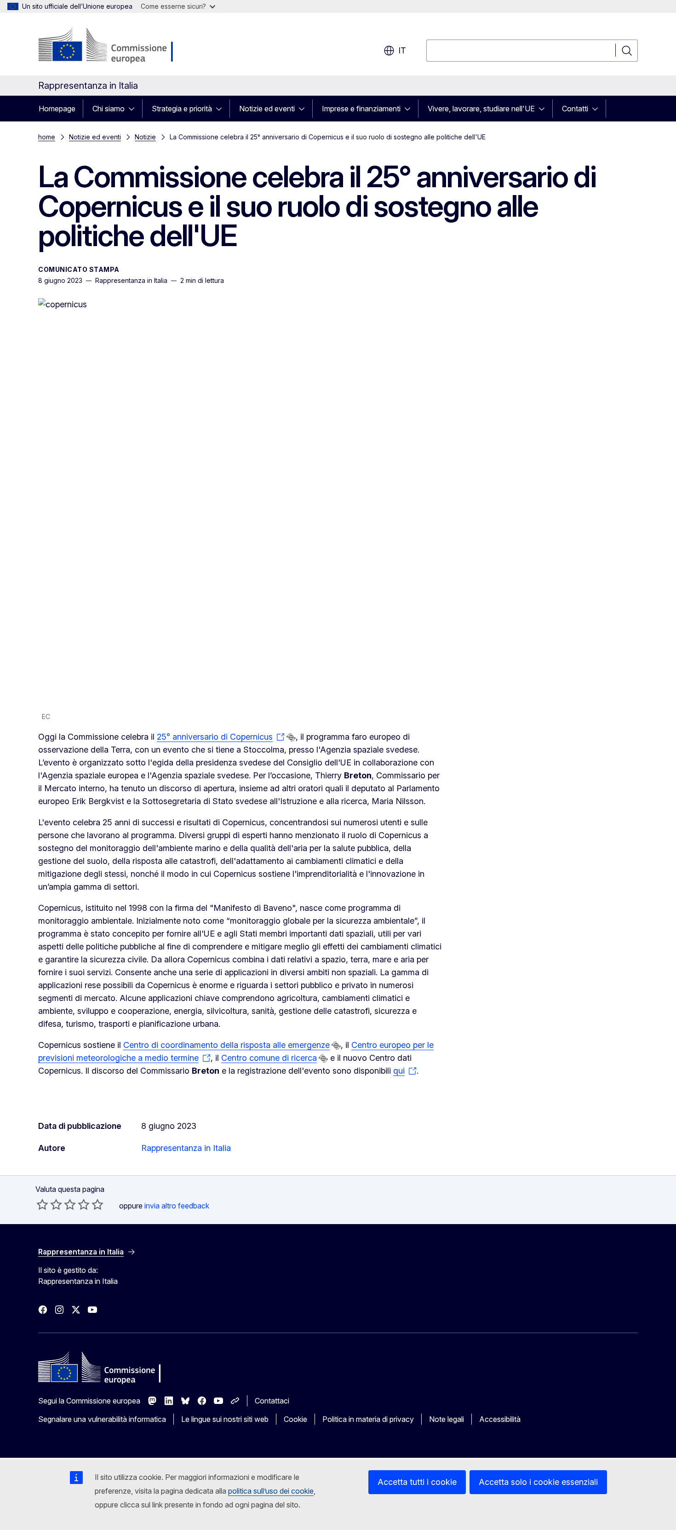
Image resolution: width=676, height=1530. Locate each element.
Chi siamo (108, 108)
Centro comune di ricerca (269, 1058)
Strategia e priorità (182, 108)
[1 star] (42, 1204)
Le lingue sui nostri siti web (225, 1419)
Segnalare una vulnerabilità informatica (102, 1419)
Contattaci (272, 1400)
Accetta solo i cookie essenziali (538, 1482)
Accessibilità (500, 1419)
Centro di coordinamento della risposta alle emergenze (226, 1045)
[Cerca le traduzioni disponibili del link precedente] (291, 737)
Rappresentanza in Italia (186, 1148)
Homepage (57, 108)
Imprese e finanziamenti (361, 108)
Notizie (145, 137)
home (46, 137)
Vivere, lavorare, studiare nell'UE (481, 108)
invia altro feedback (176, 1205)
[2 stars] (49, 1204)
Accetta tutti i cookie (417, 1482)
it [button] (402, 50)
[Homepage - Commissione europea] (111, 46)
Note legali (446, 1419)
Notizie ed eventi (267, 108)
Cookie (295, 1419)
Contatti (575, 108)
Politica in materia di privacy (368, 1419)
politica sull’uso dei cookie (271, 1490)
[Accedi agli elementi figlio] (134, 108)
